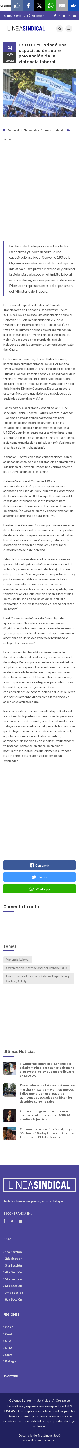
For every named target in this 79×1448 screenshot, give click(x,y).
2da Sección (13, 1258)
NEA (8, 1341)
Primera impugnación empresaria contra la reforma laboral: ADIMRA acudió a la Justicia (45, 1115)
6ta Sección (13, 1286)
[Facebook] (57, 15)
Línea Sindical (53, 130)
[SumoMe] (73, 5)
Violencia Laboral (17, 959)
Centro (10, 1334)
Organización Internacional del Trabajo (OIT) (36, 968)
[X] (39, 5)
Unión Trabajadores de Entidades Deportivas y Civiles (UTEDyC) (38, 978)
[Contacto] (74, 15)
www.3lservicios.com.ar (39, 1440)
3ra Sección (13, 1265)
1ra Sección (13, 1252)
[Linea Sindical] (26, 29)
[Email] (62, 5)
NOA (8, 1348)
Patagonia (12, 1361)
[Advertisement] (39, 195)
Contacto (63, 1400)
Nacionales (31, 130)
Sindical (13, 130)
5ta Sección (13, 1279)
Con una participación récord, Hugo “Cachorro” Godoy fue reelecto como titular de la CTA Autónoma (47, 1133)
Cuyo (9, 1354)
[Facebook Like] (16, 5)
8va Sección (13, 1299)
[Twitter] (66, 15)
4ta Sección (13, 1272)
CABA (9, 1327)
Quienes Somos (20, 1400)
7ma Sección (14, 1292)
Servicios (43, 1400)
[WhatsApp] (50, 5)
